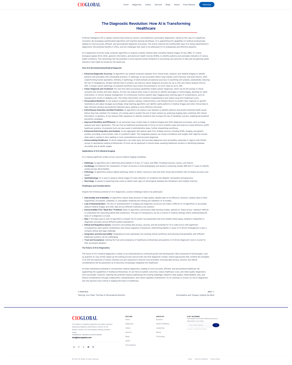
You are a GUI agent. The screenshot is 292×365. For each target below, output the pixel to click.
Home (126, 4)
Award (177, 4)
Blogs (168, 4)
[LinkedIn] (83, 347)
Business (159, 319)
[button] (206, 4)
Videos (148, 4)
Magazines (136, 4)
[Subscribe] (215, 325)
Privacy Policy (215, 359)
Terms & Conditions (201, 359)
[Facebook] (93, 347)
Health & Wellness (162, 324)
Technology (160, 336)
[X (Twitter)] (79, 347)
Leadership (160, 328)
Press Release (189, 4)
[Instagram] (74, 347)
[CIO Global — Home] (96, 318)
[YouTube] (88, 347)
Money (158, 332)
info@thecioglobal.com (82, 337)
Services (158, 4)
